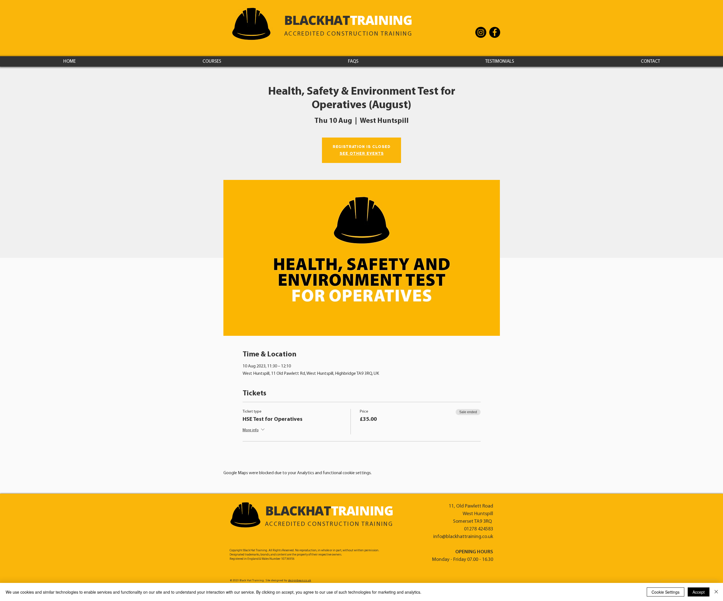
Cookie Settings (666, 592)
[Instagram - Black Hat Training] (480, 32)
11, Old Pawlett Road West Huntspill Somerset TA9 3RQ (471, 514)
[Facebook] (494, 32)
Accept (698, 592)
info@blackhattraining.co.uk (463, 536)
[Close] (716, 591)
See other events (361, 153)
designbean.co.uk (299, 580)
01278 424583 (478, 529)
